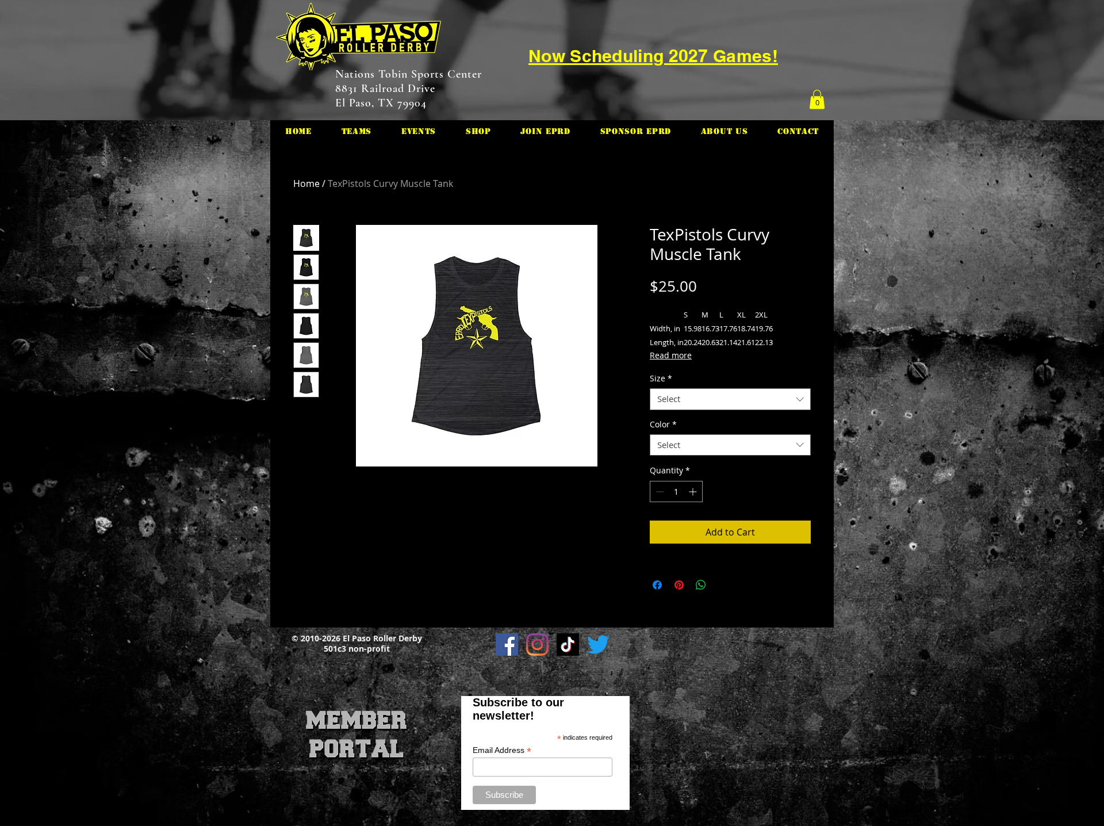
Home (306, 183)
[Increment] (694, 491)
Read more (671, 355)
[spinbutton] (676, 491)
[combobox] (730, 399)
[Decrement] (658, 491)
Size (661, 378)
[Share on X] (723, 585)
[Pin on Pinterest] (679, 585)
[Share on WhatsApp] (701, 585)
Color (663, 424)
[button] (817, 99)
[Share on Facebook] (657, 585)
